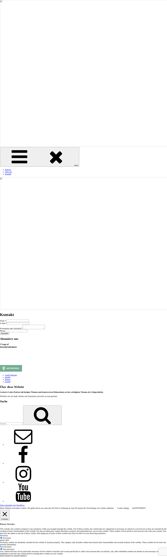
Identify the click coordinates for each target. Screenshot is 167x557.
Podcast (8, 170)
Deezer (7, 379)
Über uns (8, 172)
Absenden (4, 333)
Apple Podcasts (11, 375)
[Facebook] (23, 463)
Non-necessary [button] (5, 547)
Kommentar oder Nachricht (11, 328)
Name (3, 321)
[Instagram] (23, 482)
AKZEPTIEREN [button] (139, 508)
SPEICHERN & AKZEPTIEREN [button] (13, 556)
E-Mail (3, 323)
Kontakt (8, 174)
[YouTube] (23, 501)
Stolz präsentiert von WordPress (12, 505)
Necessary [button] (4, 535)
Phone (2, 331)
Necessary (7, 538)
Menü (76, 165)
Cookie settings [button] (123, 508)
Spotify (8, 377)
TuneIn (7, 382)
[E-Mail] (23, 445)
